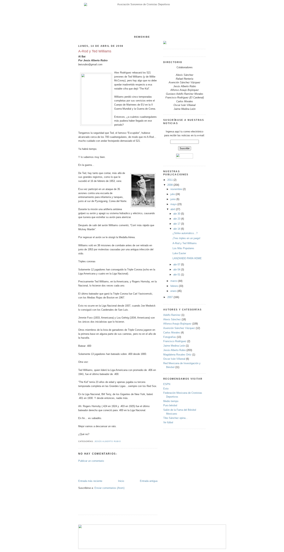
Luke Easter (179, 253)
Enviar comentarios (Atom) (109, 487)
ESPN (166, 384)
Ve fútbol (168, 422)
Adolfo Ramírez (172, 314)
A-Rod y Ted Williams (94, 51)
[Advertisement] (100, 470)
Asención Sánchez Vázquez (179, 328)
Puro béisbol (170, 405)
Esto (165, 388)
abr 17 (177, 223)
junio (173, 199)
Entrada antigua (148, 481)
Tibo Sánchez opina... (175, 418)
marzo (174, 280)
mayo (173, 204)
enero (173, 291)
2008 (170, 184)
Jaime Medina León (174, 345)
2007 (170, 297)
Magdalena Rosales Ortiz (177, 354)
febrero (174, 286)
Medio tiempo (170, 401)
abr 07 (177, 264)
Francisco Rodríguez (174, 341)
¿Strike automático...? (185, 233)
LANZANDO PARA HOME (187, 258)
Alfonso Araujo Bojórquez (177, 323)
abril (173, 209)
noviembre (176, 189)
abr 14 (177, 228)
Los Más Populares (183, 248)
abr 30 (177, 213)
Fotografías (169, 337)
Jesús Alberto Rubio (107, 441)
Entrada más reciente (90, 481)
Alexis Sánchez (172, 319)
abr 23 (177, 218)
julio (173, 194)
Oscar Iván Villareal (174, 358)
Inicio (121, 481)
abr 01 (177, 274)
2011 (170, 179)
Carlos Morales (171, 332)
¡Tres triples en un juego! (186, 238)
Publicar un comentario (91, 460)
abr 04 (177, 269)
